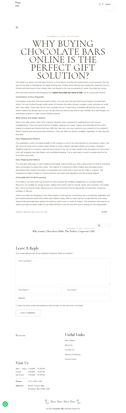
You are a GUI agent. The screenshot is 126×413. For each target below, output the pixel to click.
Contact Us (69, 349)
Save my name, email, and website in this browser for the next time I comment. (50, 305)
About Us (68, 345)
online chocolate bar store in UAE (67, 92)
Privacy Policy (70, 359)
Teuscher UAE (58, 408)
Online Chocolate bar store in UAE (31, 211)
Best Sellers (70, 340)
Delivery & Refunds (73, 354)
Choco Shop (73, 36)
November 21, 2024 (56, 36)
